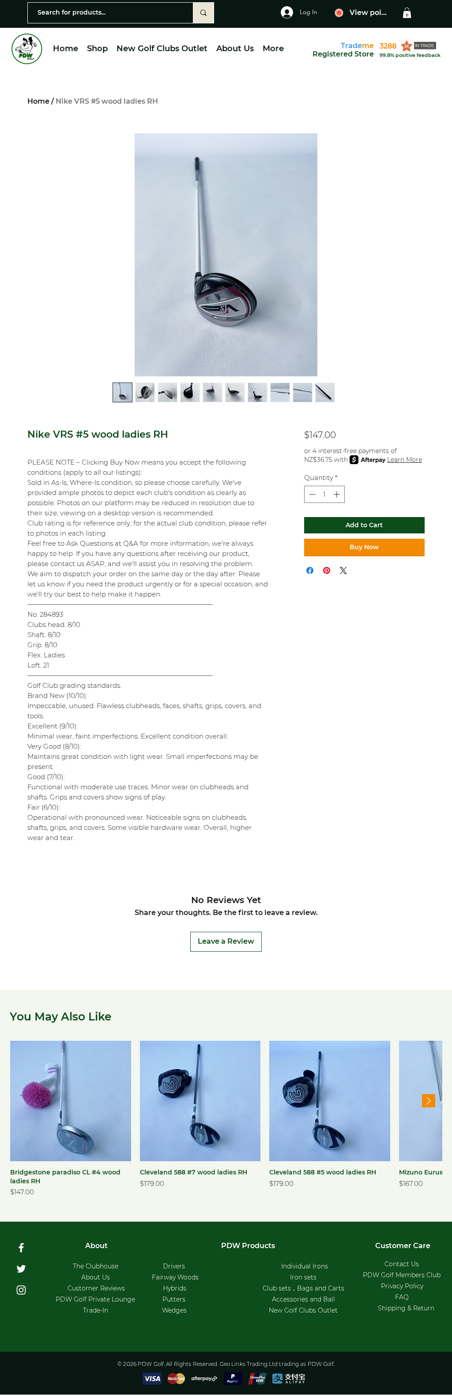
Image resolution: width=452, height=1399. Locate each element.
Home (38, 101)
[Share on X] (343, 570)
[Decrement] (311, 494)
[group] (226, 1119)
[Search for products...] (203, 13)
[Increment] (337, 494)
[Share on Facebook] (310, 570)
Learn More (404, 460)
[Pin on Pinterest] (326, 570)
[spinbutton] (324, 494)
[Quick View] (70, 1101)
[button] (407, 13)
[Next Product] (428, 1100)
